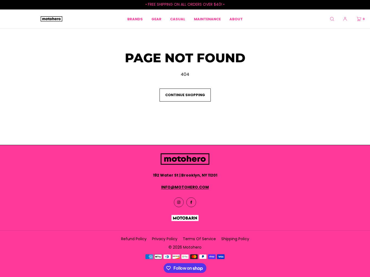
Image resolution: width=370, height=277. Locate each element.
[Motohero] (51, 19)
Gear (156, 19)
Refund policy (134, 239)
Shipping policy (235, 239)
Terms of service (199, 239)
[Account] (345, 18)
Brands (135, 19)
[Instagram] (179, 202)
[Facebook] (191, 202)
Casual (177, 19)
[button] (332, 18)
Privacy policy (164, 239)
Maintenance (207, 19)
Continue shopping (185, 94)
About (236, 19)
